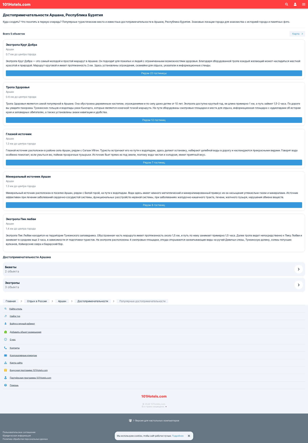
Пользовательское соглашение (19, 432)
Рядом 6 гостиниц (154, 204)
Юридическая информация (17, 435)
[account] (295, 4)
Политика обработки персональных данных (25, 439)
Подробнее (178, 435)
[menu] (303, 4)
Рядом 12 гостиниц (154, 119)
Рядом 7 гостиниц (154, 162)
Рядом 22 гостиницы (154, 73)
